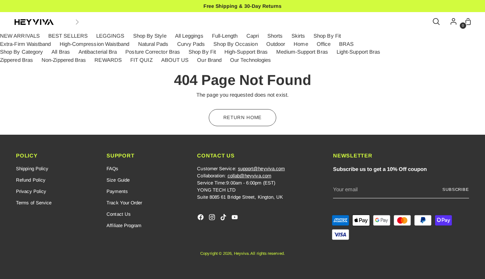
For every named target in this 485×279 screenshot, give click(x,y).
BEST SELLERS (68, 36)
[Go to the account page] (452, 22)
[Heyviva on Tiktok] (224, 218)
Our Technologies (250, 60)
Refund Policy (30, 180)
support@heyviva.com (261, 168)
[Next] (77, 22)
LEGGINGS (110, 36)
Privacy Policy (31, 191)
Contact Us (119, 214)
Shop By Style (150, 36)
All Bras (60, 52)
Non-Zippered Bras (64, 60)
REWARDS (108, 60)
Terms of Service (33, 202)
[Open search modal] (437, 22)
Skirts (298, 36)
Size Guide (118, 180)
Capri (252, 36)
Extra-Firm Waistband (25, 44)
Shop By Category (21, 52)
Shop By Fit (327, 36)
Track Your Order (124, 202)
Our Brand (209, 60)
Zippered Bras (16, 60)
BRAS (346, 44)
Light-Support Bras (358, 52)
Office (324, 44)
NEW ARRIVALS (20, 36)
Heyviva (241, 253)
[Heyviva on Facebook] (201, 218)
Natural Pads (153, 44)
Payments (117, 191)
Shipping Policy (32, 168)
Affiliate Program (124, 225)
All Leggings (189, 36)
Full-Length (225, 36)
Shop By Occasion (235, 44)
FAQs (112, 168)
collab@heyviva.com (249, 175)
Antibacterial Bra (97, 52)
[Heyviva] (34, 22)
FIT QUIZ (141, 60)
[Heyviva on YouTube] (235, 218)
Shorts (275, 36)
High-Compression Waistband (95, 44)
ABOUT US (175, 60)
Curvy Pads (191, 44)
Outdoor (275, 44)
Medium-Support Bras (302, 52)
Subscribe (455, 189)
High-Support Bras (246, 52)
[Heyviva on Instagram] (212, 218)
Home (301, 44)
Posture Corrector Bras (152, 52)
